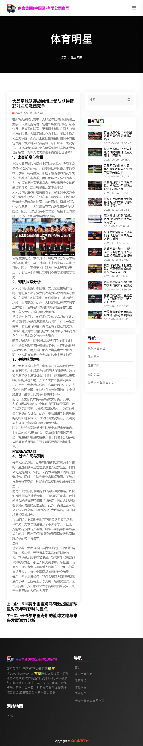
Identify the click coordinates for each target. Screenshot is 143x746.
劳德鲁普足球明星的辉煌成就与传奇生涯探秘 (118, 313)
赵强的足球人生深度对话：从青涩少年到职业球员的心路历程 (118, 185)
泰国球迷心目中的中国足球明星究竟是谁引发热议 (118, 136)
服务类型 (94, 374)
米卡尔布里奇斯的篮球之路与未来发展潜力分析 (42, 618)
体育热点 (94, 357)
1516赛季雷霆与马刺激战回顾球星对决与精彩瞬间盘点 (42, 606)
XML (10, 716)
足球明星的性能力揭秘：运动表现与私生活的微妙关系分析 (118, 169)
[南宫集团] (46, 8)
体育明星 (94, 366)
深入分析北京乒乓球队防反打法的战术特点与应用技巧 (118, 219)
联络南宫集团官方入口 (102, 383)
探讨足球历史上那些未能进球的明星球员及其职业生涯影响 (118, 152)
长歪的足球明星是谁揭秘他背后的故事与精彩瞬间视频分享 (118, 202)
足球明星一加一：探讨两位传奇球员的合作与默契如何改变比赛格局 (118, 252)
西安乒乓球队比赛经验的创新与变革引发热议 (118, 283)
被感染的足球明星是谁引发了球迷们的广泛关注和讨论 (118, 299)
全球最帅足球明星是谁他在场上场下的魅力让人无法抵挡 (118, 235)
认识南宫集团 (97, 348)
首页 (63, 58)
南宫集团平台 (80, 741)
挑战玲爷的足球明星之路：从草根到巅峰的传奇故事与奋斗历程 (118, 269)
